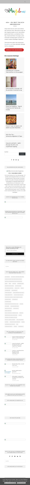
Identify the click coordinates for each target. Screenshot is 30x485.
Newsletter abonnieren (14, 49)
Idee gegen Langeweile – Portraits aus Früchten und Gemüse (18, 377)
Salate (20, 315)
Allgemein (7, 276)
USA (17, 324)
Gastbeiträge (8, 299)
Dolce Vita (17, 288)
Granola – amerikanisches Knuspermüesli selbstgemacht (18, 352)
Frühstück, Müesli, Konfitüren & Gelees (13, 297)
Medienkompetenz (15, 306)
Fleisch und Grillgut (18, 294)
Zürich (15, 326)
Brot (10, 283)
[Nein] (28, 481)
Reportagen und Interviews (11, 315)
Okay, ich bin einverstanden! (10, 482)
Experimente (14, 290)
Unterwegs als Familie (10, 324)
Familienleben (8, 292)
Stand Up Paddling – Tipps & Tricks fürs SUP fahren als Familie (14, 108)
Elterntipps (7, 290)
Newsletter (7, 44)
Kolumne (7, 306)
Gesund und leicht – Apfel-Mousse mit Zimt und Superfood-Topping (13, 144)
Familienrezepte (8, 294)
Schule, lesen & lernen (10, 319)
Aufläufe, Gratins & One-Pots (17, 276)
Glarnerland (8, 301)
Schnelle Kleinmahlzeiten (11, 317)
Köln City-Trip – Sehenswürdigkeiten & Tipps (14, 135)
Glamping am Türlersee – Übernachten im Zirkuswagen (14, 71)
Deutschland (18, 285)
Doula (22, 288)
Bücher (14, 283)
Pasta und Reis (8, 310)
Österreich (21, 326)
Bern (6, 283)
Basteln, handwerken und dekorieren (13, 281)
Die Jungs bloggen (9, 288)
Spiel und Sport (20, 319)
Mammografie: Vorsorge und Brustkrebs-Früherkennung (14, 89)
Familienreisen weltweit (18, 292)
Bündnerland (21, 283)
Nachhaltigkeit (8, 308)
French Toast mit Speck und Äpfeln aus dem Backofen (14, 126)
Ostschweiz (15, 308)
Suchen (6, 152)
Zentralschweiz (8, 326)
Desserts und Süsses (9, 285)
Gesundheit (14, 299)
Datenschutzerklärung (21, 482)
